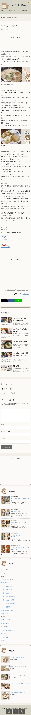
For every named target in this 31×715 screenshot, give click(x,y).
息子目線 (6, 607)
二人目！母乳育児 (9, 630)
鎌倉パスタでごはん (15, 511)
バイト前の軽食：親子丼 (20, 341)
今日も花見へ (17, 366)
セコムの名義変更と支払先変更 (18, 692)
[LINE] (18, 300)
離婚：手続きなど (7, 610)
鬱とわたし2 (7, 593)
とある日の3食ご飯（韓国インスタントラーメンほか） (20, 355)
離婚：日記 (5, 582)
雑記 (3, 640)
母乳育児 (4, 626)
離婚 (27, 290)
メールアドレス (5, 431)
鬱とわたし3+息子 (9, 596)
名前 (2, 424)
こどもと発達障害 (9, 603)
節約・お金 (5, 619)
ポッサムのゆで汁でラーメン (17, 675)
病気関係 (5, 623)
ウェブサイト (4, 439)
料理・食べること (13, 17)
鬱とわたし (7, 589)
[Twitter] (4, 300)
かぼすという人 (8, 579)
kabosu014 (26, 294)
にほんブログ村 (5, 239)
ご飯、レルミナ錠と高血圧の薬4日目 (20, 683)
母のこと (4, 569)
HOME (3, 17)
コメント (3, 408)
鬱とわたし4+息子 (9, 600)
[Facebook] (11, 300)
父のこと (4, 637)
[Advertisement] (15, 43)
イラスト (19, 290)
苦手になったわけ (9, 586)
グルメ (23, 290)
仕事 (3, 633)
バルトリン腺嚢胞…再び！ (17, 657)
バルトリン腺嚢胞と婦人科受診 (18, 666)
